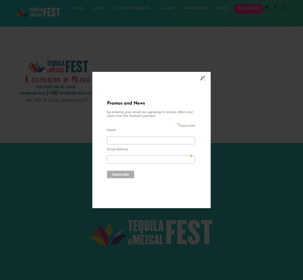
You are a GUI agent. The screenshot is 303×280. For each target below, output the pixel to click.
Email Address (150, 149)
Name (111, 130)
